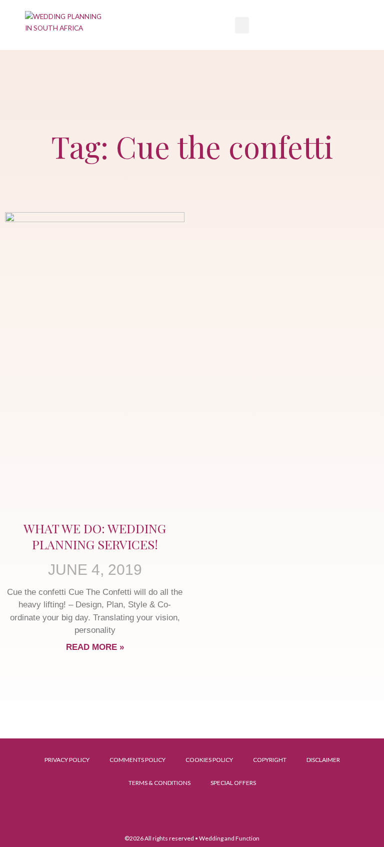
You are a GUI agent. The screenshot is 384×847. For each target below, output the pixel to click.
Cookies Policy (209, 759)
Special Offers (233, 782)
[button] (242, 25)
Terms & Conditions (159, 782)
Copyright (269, 759)
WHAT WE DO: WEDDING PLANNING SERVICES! (95, 536)
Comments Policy (138, 759)
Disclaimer (323, 759)
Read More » (95, 647)
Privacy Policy (67, 759)
